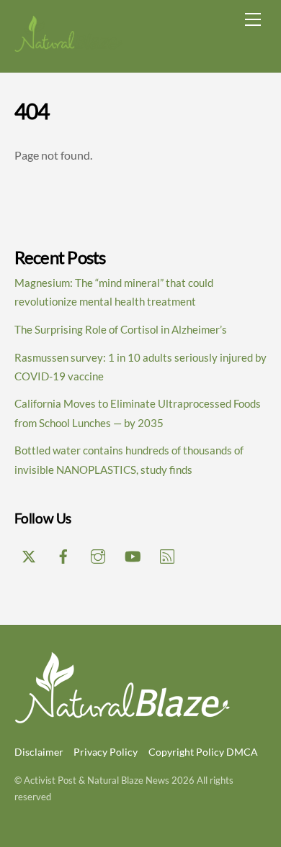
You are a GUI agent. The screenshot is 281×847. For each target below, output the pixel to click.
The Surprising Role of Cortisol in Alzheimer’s (120, 329)
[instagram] (98, 553)
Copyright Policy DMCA (203, 752)
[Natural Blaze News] (68, 46)
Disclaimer (38, 752)
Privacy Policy (105, 752)
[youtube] (132, 553)
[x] (28, 553)
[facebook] (63, 553)
